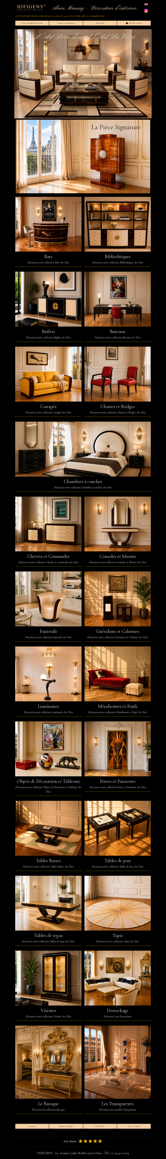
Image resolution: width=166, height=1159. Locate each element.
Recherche (100, 23)
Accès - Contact (134, 1126)
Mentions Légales (66, 1126)
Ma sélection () (135, 23)
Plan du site (100, 1126)
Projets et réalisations (66, 23)
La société (32, 1126)
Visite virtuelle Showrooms (32, 23)
